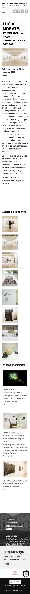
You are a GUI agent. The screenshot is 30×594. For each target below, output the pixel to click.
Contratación (11, 522)
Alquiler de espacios (14, 525)
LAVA (25, 538)
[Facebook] (26, 11)
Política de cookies (17, 590)
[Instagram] (19, 11)
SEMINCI (22, 541)
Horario (7, 563)
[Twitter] (23, 11)
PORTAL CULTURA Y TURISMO (14, 545)
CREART (8, 543)
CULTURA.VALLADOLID (12, 538)
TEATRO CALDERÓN (11, 540)
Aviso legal (7, 590)
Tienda (9, 528)
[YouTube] (15, 11)
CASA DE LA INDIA (23, 540)
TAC (21, 538)
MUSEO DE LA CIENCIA (12, 541)
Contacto (10, 519)
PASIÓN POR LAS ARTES (18, 543)
